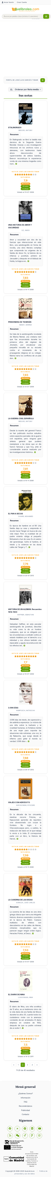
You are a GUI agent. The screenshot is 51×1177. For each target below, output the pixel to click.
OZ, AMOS (26, 230)
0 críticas (25, 1053)
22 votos (25, 764)
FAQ (25, 1102)
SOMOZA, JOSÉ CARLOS (25, 903)
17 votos (25, 569)
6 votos (25, 381)
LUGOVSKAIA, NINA (25, 997)
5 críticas (25, 286)
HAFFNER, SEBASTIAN (25, 615)
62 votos (25, 186)
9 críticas (25, 189)
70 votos (25, 956)
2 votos (25, 1050)
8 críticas (25, 766)
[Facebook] (10, 1128)
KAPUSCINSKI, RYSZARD (25, 805)
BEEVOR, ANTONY (25, 130)
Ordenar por (26, 89)
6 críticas (25, 670)
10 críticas (25, 958)
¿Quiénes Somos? (25, 1093)
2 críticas (25, 383)
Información (25, 1098)
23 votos (25, 668)
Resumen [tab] (14, 134)
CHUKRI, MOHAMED (25, 516)
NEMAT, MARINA (25, 325)
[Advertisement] (25, 49)
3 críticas (25, 572)
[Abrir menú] (46, 16)
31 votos (25, 474)
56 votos (25, 861)
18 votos (25, 283)
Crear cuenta (22, 2)
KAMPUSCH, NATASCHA (25, 710)
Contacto (25, 1114)
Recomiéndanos (25, 1106)
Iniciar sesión (9, 2)
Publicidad (25, 1110)
